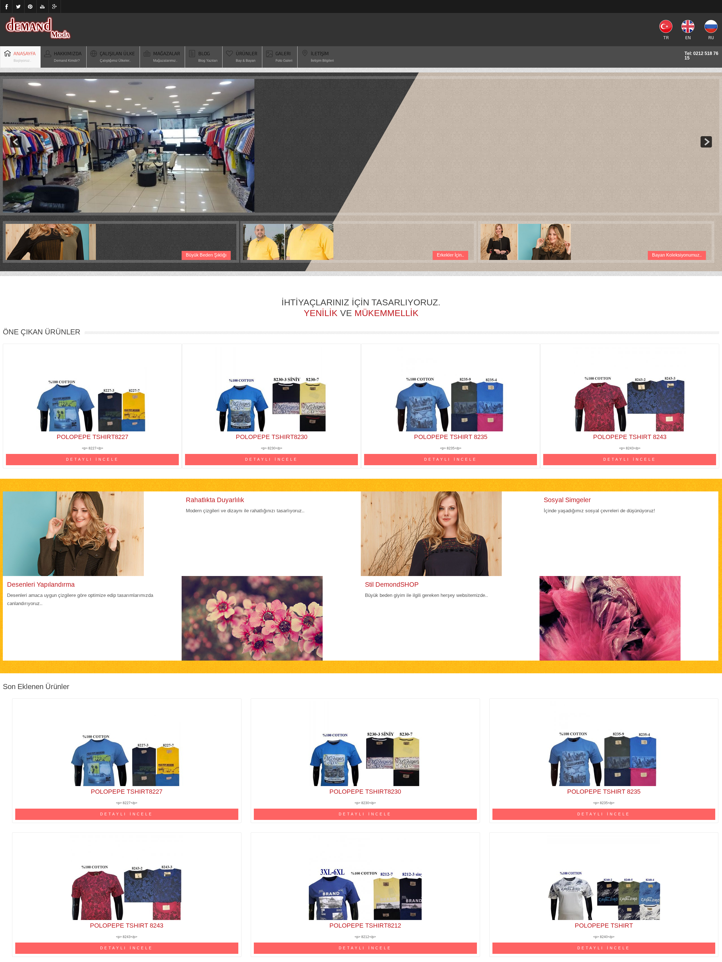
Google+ (55, 6)
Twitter (18, 6)
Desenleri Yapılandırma (41, 584)
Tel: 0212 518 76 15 (701, 53)
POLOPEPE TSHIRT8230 (271, 436)
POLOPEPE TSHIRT (604, 925)
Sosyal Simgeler (567, 500)
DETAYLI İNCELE (92, 459)
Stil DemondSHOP (392, 584)
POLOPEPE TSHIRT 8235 (450, 436)
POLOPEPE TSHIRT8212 (365, 925)
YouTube (43, 6)
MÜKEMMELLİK (387, 313)
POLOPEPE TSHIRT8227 (92, 436)
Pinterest (30, 6)
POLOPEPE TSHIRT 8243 (629, 436)
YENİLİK (321, 313)
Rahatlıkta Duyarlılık (215, 500)
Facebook (6, 6)
